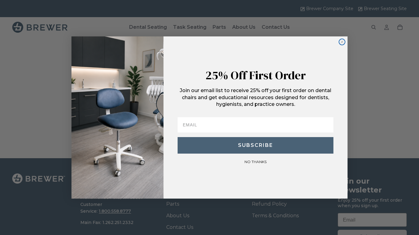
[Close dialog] (342, 42)
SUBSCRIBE (255, 145)
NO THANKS (255, 161)
